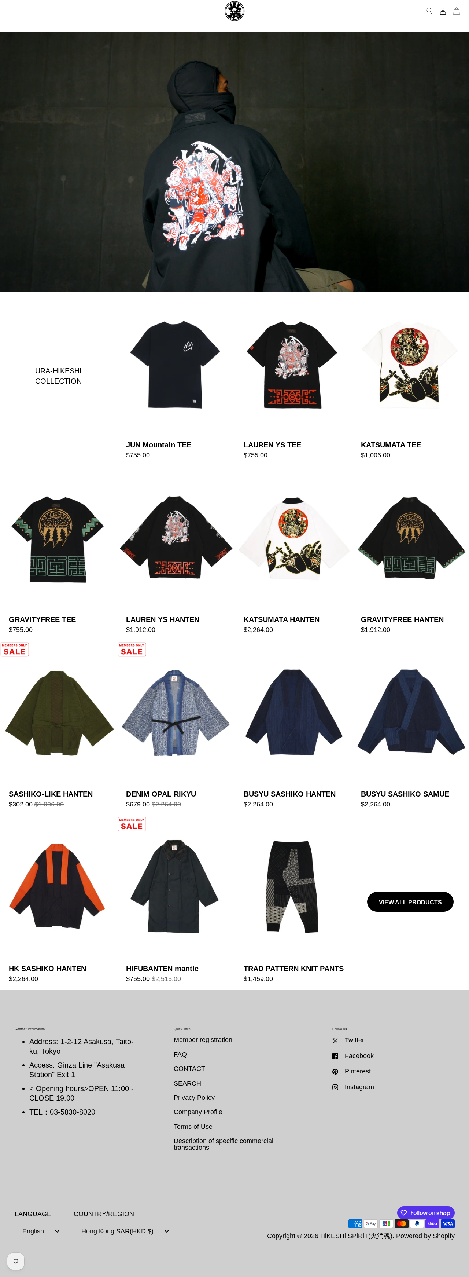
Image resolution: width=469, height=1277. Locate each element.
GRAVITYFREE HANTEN (410, 554)
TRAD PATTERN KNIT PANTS (293, 903)
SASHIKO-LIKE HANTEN (58, 728)
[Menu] (12, 11)
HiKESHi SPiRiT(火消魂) (356, 1236)
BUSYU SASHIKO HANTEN (293, 728)
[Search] (429, 11)
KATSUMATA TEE (410, 379)
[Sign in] (443, 11)
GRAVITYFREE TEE (58, 554)
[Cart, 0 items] (456, 11)
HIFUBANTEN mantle (175, 903)
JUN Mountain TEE (175, 379)
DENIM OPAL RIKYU (175, 728)
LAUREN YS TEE (293, 379)
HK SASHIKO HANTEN (58, 903)
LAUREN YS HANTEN (175, 554)
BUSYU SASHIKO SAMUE (410, 728)
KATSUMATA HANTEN (293, 554)
